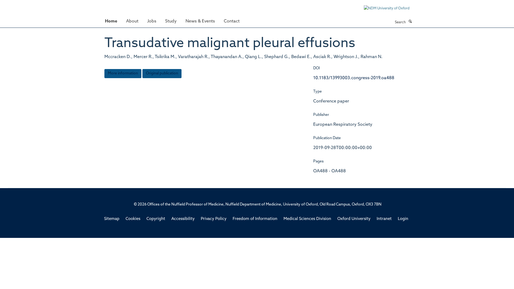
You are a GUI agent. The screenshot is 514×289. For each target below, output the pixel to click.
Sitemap (111, 219)
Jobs (151, 21)
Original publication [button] (162, 73)
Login (403, 219)
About (132, 21)
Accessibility (183, 219)
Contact (232, 21)
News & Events (200, 21)
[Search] (410, 22)
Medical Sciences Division (307, 219)
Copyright (155, 219)
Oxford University (354, 219)
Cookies (133, 219)
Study (171, 21)
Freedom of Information (255, 219)
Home (111, 21)
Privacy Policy (213, 219)
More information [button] (123, 73)
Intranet (384, 219)
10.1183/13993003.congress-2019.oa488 (353, 78)
